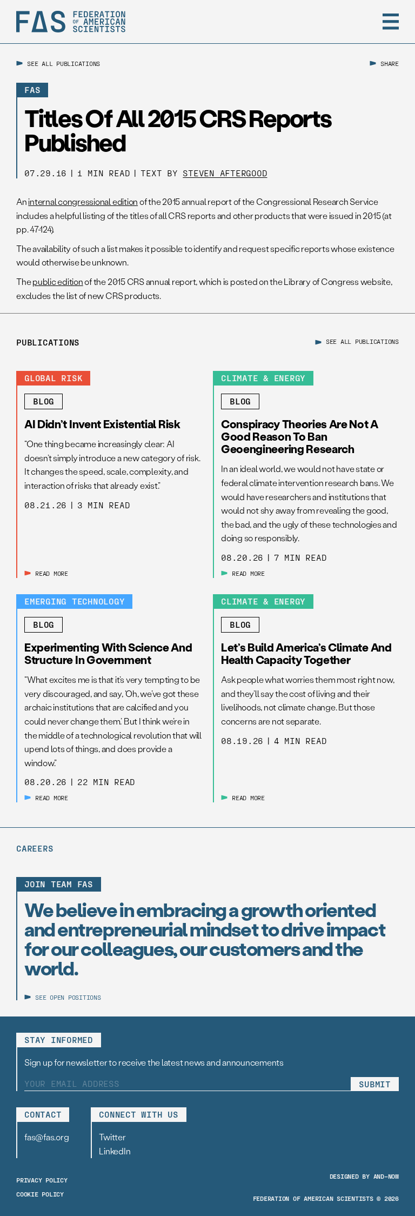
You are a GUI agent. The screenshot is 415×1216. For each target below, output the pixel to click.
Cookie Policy (40, 1194)
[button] (391, 22)
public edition (57, 281)
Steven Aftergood (225, 173)
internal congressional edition (83, 201)
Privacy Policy (42, 1180)
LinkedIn (114, 1151)
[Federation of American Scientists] (70, 21)
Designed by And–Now (364, 1176)
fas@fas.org (46, 1136)
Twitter (112, 1136)
